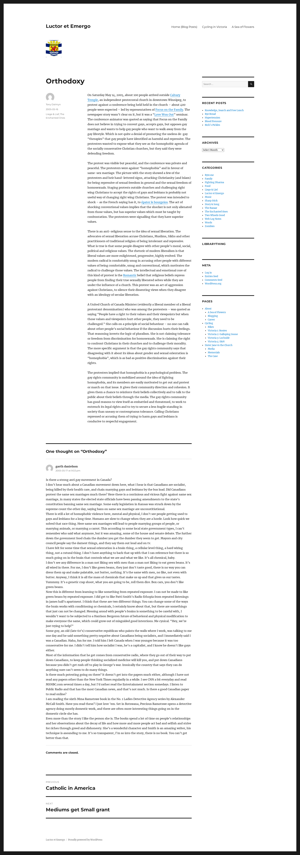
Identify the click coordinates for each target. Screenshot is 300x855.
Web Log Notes (213, 218)
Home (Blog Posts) (184, 27)
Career (211, 319)
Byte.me (209, 175)
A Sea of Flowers (243, 27)
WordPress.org (213, 283)
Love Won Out (164, 114)
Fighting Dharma (214, 182)
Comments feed (213, 280)
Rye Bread (210, 114)
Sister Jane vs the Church (218, 345)
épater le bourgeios (154, 202)
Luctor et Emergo (68, 26)
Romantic (129, 275)
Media (211, 348)
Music (208, 197)
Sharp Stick (211, 200)
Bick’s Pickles (212, 125)
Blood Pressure (213, 121)
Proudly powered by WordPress (85, 839)
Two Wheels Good (215, 215)
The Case (213, 356)
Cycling (209, 323)
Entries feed (211, 276)
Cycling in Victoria (214, 27)
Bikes (211, 326)
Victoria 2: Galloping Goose (223, 334)
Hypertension (212, 117)
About (208, 308)
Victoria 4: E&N (216, 341)
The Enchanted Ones (216, 211)
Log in (208, 272)
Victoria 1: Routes (217, 330)
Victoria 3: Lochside (219, 337)
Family (208, 178)
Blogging (213, 316)
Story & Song (212, 204)
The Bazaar (211, 207)
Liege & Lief (52, 114)
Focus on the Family (169, 109)
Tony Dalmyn (53, 104)
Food (207, 186)
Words (208, 222)
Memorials (214, 352)
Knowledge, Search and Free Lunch (224, 110)
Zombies (210, 226)
